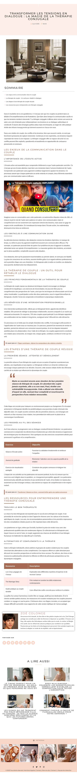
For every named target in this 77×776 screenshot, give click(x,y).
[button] (4, 643)
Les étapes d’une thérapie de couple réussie (20, 101)
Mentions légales (29, 770)
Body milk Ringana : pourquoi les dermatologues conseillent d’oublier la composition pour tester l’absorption (56, 687)
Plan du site (46, 770)
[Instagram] (44, 767)
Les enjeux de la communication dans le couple (21, 95)
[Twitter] (36, 767)
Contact (38, 770)
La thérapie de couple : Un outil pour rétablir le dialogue (23, 98)
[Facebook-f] (33, 767)
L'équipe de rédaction (64, 770)
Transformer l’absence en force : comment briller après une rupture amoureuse (42, 492)
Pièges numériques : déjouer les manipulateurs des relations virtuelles (40, 343)
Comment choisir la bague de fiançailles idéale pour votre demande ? (57, 712)
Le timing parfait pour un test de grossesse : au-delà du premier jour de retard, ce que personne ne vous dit (20, 686)
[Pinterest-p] (40, 767)
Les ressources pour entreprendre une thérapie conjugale (24, 105)
